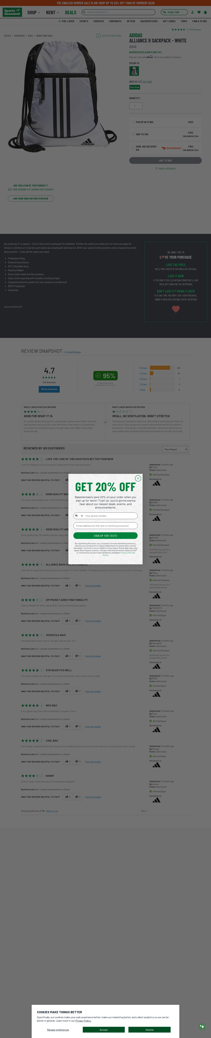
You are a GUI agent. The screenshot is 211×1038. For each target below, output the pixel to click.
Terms (105, 555)
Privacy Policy (127, 552)
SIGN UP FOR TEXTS (105, 535)
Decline (150, 1029)
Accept (104, 1029)
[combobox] (79, 516)
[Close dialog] (138, 478)
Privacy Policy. (83, 1020)
